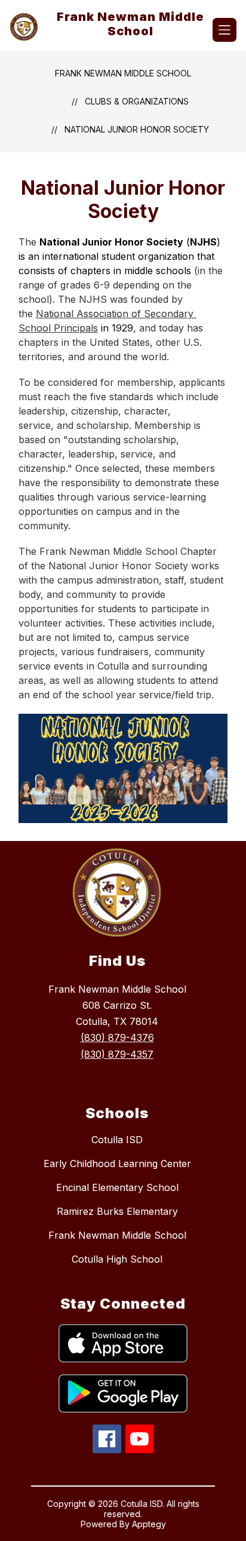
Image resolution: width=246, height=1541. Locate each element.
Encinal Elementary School (117, 1187)
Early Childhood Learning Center (117, 1163)
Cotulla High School (117, 1259)
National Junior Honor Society (136, 129)
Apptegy (149, 1524)
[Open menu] (224, 30)
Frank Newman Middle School (123, 73)
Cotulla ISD (117, 1140)
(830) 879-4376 (117, 1037)
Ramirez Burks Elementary (117, 1211)
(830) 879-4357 (117, 1054)
